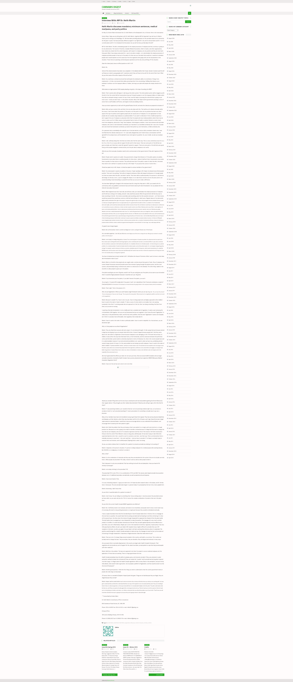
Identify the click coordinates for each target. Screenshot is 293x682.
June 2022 (171, 117)
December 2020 (172, 153)
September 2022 (173, 110)
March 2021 (171, 146)
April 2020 (171, 176)
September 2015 (173, 343)
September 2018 (173, 231)
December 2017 (172, 261)
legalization (127, 623)
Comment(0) (121, 23)
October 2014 (172, 379)
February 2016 (172, 326)
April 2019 (171, 215)
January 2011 (172, 448)
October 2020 (172, 159)
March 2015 (171, 362)
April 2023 (171, 91)
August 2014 (171, 385)
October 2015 (172, 340)
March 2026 (171, 51)
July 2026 (171, 41)
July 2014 (171, 389)
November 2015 (172, 336)
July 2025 (171, 64)
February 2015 (172, 366)
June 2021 (171, 136)
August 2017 (171, 267)
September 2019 (173, 199)
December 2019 (172, 189)
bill (107, 623)
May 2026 (171, 45)
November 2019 (172, 192)
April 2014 (171, 398)
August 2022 (171, 113)
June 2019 (171, 208)
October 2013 (172, 405)
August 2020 (171, 166)
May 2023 (171, 87)
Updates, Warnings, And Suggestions (111, 675)
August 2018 (171, 235)
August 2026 (171, 38)
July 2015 (171, 349)
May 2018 (171, 244)
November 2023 (172, 74)
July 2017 (171, 271)
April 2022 (171, 120)
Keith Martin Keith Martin (119, 623)
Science (124, 1)
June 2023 (171, 84)
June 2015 (171, 353)
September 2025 (173, 58)
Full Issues (114, 1)
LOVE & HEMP (159, 675)
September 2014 (173, 382)
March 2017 (171, 284)
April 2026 (171, 48)
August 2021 (171, 133)
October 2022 (172, 107)
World (133, 1)
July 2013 (171, 408)
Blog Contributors (118, 13)
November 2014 (172, 376)
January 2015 (172, 369)
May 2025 (171, 68)
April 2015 (171, 359)
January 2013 (172, 415)
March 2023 (171, 94)
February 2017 (172, 287)
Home (104, 1)
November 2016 (172, 297)
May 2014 (171, 395)
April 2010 (171, 457)
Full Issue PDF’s (135, 13)
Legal (129, 1)
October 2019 (172, 195)
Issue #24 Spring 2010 (109, 647)
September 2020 (173, 163)
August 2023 (171, 81)
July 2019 (171, 205)
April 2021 (171, 143)
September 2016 (173, 303)
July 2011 (171, 438)
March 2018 (171, 251)
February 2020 (172, 182)
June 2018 (171, 241)
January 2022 (172, 130)
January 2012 (172, 431)
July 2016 (171, 310)
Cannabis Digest (111, 7)
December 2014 (172, 372)
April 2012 (171, 428)
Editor (114, 23)
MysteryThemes (110, 680)
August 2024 (171, 71)
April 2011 (171, 444)
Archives (108, 13)
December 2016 (172, 294)
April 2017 (171, 281)
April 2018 (171, 248)
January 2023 (172, 97)
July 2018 (171, 238)
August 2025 (171, 61)
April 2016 (171, 320)
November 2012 (172, 418)
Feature (108, 1)
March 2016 (171, 323)
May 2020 (171, 172)
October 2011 (172, 435)
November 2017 (172, 264)
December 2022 (172, 100)
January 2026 (172, 54)
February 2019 (172, 222)
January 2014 (172, 402)
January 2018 (172, 258)
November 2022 (172, 104)
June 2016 (171, 313)
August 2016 (171, 307)
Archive (104, 18)
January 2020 (172, 186)
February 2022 (172, 127)
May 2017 (171, 277)
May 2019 (171, 212)
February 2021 (172, 149)
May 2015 (171, 356)
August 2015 (171, 346)
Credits (146, 647)
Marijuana (133, 623)
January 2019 (172, 225)
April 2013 (171, 412)
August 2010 (171, 454)
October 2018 (172, 228)
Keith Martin (111, 623)
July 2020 (171, 169)
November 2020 (172, 156)
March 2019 (171, 218)
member (145, 623)
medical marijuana (139, 623)
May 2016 (171, 317)
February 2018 (172, 254)
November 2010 (172, 451)
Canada (119, 1)
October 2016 (172, 300)
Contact (127, 13)
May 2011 (171, 441)
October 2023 (172, 77)
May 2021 (171, 140)
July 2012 (171, 425)
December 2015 (172, 333)
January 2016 (172, 330)
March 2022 (171, 123)
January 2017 (172, 290)
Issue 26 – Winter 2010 (130, 647)
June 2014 (171, 392)
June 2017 (171, 274)
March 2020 (171, 179)
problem (150, 623)
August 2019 (171, 202)
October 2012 (172, 421)
